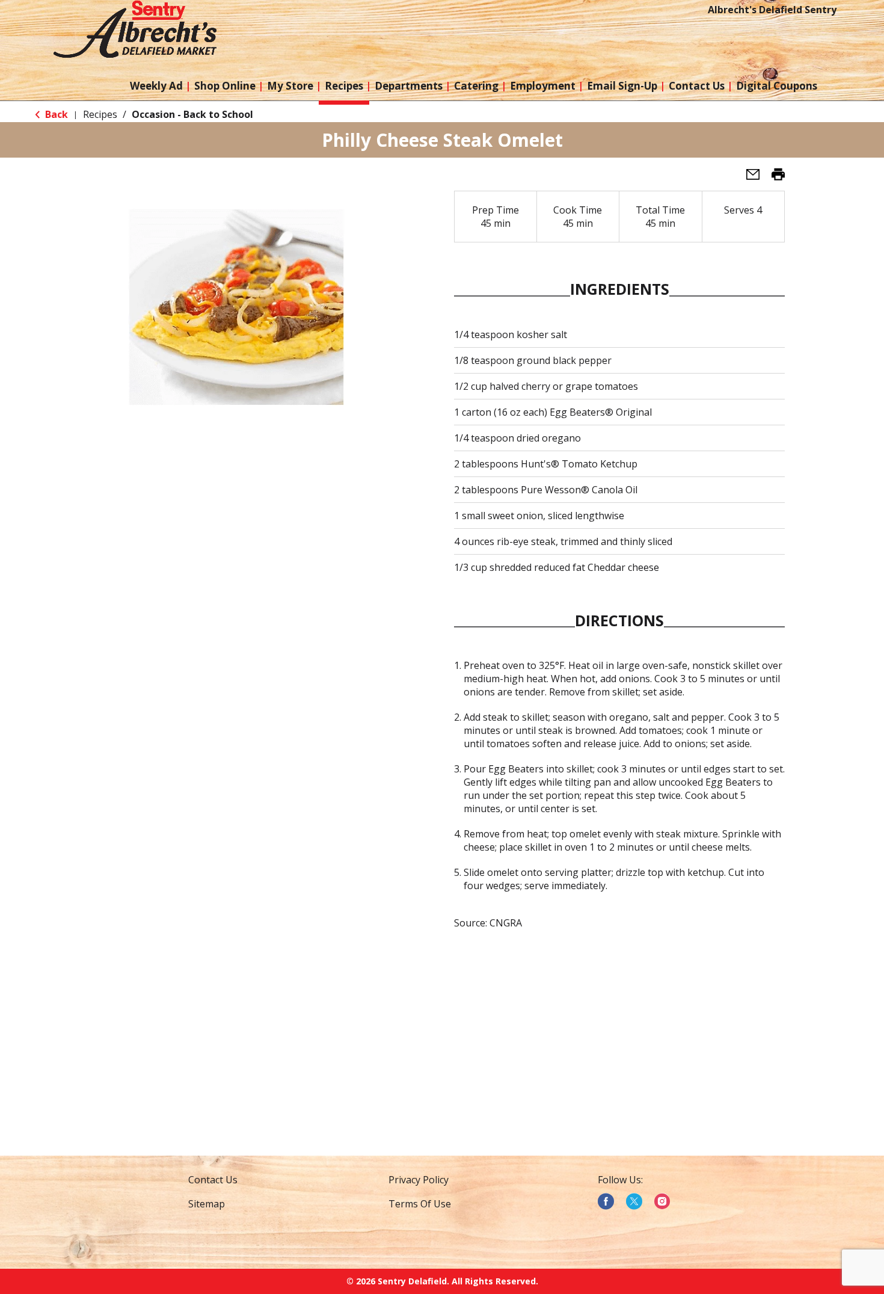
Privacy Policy (418, 1180)
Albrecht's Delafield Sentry (772, 9)
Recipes (100, 114)
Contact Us (213, 1180)
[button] (748, 178)
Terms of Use (419, 1204)
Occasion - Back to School (192, 114)
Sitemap (206, 1204)
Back (55, 114)
